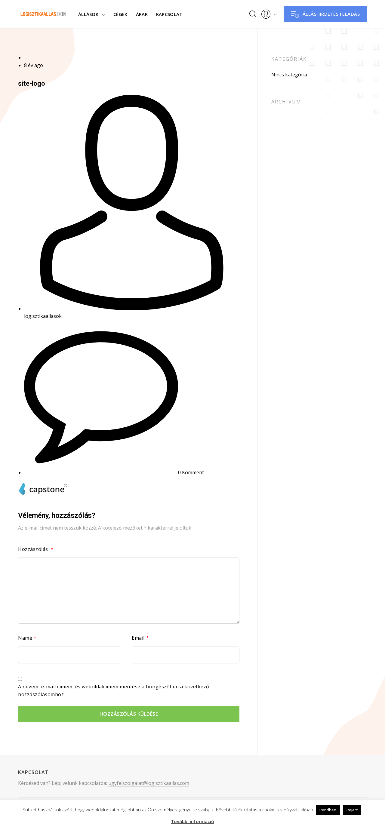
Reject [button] (352, 810)
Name (27, 638)
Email (140, 638)
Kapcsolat (169, 14)
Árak (142, 14)
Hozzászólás (36, 549)
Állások (88, 14)
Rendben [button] (327, 810)
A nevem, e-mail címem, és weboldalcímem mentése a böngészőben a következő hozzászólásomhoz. (113, 690)
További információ (192, 821)
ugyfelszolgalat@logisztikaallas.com (148, 782)
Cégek (120, 14)
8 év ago (33, 65)
